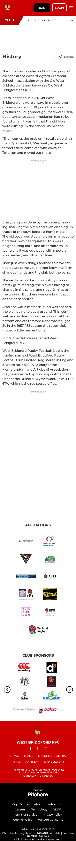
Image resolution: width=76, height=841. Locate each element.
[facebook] (31, 749)
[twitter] (38, 749)
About (38, 804)
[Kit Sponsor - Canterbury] (24, 668)
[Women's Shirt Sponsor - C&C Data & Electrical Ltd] (24, 697)
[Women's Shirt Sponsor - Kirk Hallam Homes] (51, 697)
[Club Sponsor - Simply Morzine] (24, 711)
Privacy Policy (52, 814)
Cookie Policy (22, 819)
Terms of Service (25, 814)
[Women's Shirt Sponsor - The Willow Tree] (24, 682)
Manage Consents (50, 819)
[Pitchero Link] (38, 795)
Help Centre (20, 804)
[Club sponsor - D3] (51, 668)
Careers (20, 809)
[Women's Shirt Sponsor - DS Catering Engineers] (51, 682)
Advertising (56, 804)
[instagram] (45, 749)
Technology (39, 809)
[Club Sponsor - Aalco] (51, 711)
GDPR (57, 809)
